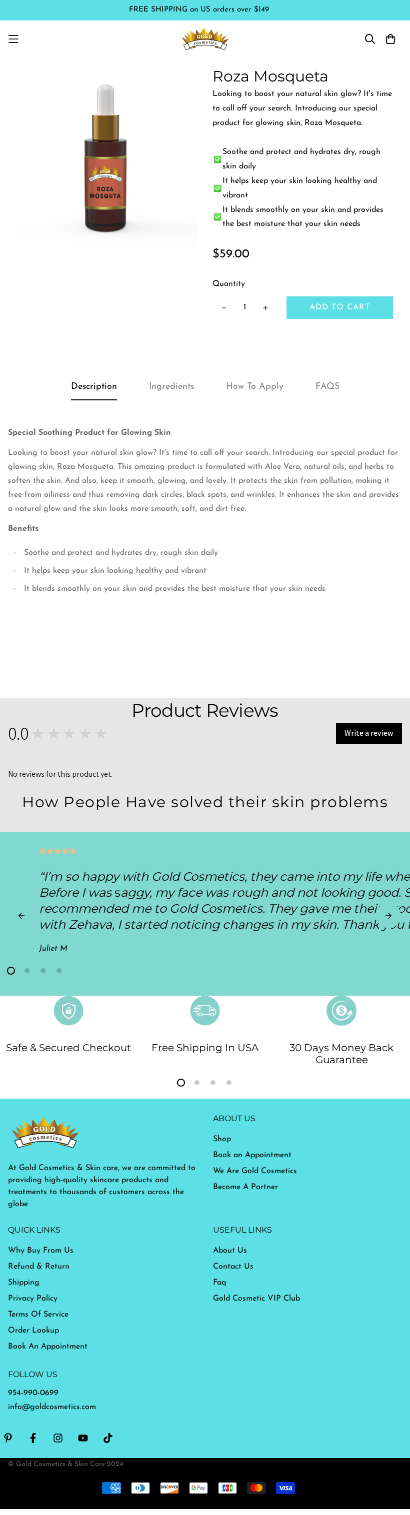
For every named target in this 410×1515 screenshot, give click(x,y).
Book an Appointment (252, 1155)
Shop (222, 1139)
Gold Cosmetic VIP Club (256, 1299)
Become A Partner (245, 1187)
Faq (219, 1283)
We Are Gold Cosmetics (255, 1171)
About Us (230, 1251)
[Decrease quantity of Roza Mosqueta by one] (223, 307)
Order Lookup (33, 1331)
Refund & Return (39, 1267)
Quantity (228, 284)
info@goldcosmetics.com (52, 1407)
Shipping (24, 1283)
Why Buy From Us (41, 1251)
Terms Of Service (38, 1315)
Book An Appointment (48, 1347)
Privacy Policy (33, 1299)
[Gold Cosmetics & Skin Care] (205, 38)
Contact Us (233, 1267)
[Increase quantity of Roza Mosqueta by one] (265, 307)
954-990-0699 (33, 1393)
